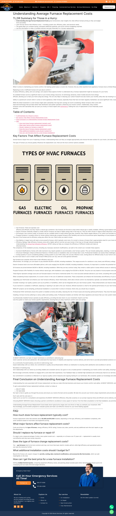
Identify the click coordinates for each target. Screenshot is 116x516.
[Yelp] (112, 1)
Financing (55, 7)
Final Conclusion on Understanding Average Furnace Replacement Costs (37, 119)
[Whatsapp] (111, 512)
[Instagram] (109, 1)
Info (48, 7)
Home (21, 7)
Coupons (43, 7)
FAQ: (17, 121)
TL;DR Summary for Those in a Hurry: (27, 116)
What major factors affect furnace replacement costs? (35, 125)
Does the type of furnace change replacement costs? (35, 129)
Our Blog (94, 7)
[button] (27, 7)
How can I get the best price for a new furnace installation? (37, 133)
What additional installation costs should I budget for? (35, 131)
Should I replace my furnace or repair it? (31, 127)
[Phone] (111, 507)
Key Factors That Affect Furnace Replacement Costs (31, 117)
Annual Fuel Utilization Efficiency (37, 244)
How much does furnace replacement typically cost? (35, 123)
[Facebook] (106, 1)
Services (34, 7)
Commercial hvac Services (67, 7)
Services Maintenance (83, 7)
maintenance (64, 106)
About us (27, 7)
